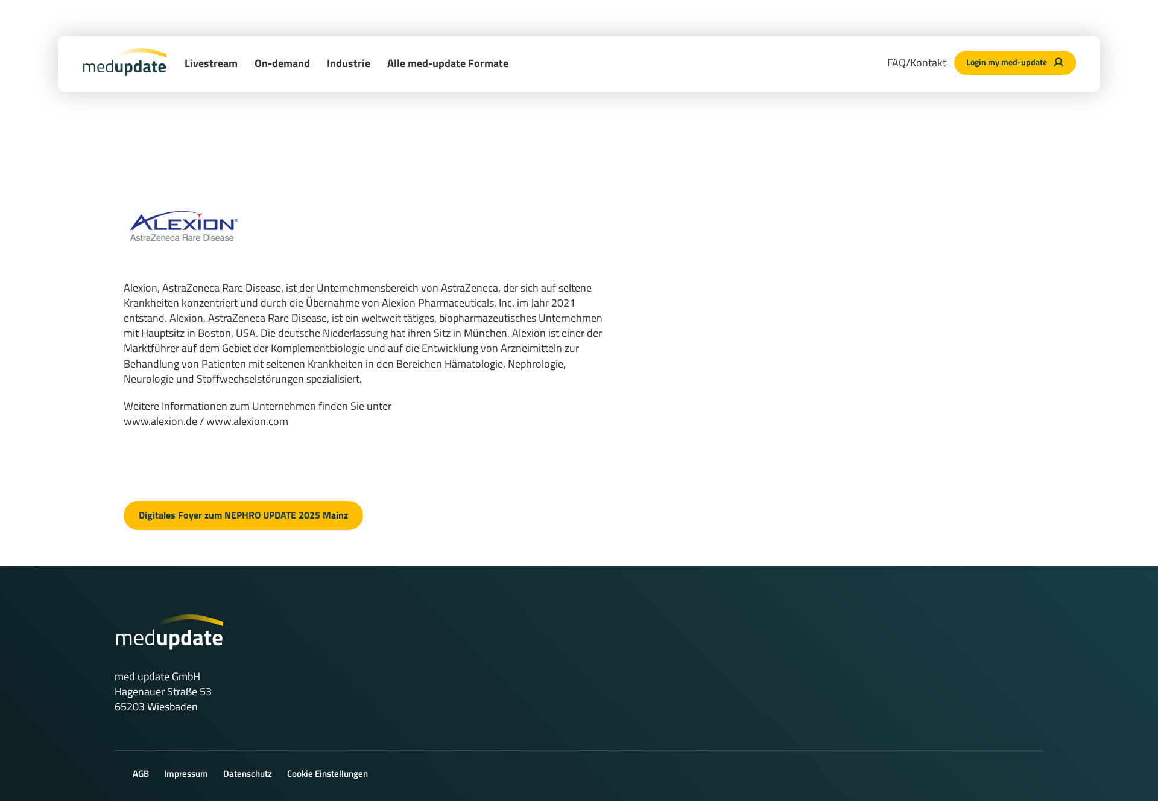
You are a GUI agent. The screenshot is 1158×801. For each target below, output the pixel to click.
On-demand (282, 63)
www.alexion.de (160, 421)
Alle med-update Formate (447, 63)
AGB (141, 773)
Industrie (348, 63)
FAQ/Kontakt (916, 62)
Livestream (211, 63)
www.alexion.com (247, 421)
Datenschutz (247, 773)
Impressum (186, 773)
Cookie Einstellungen (327, 773)
